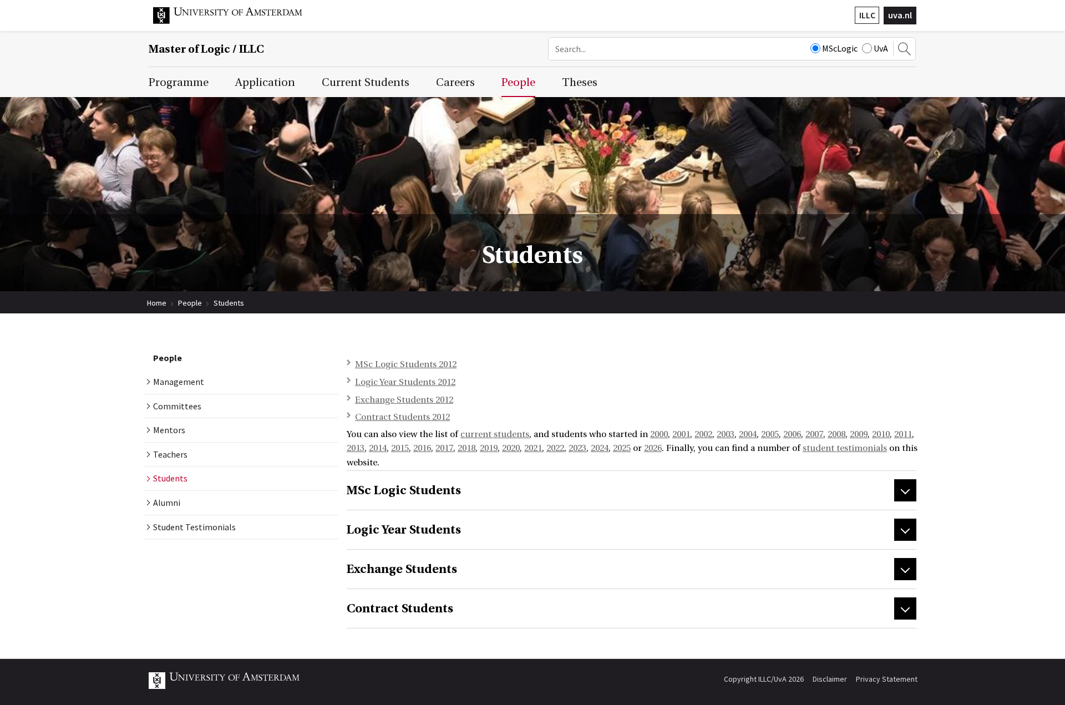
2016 (422, 448)
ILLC (867, 15)
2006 (792, 434)
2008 (836, 434)
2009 (859, 434)
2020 (511, 448)
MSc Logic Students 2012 (406, 364)
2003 (725, 434)
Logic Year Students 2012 (405, 382)
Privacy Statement (886, 679)
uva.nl (900, 15)
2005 (770, 434)
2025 (622, 448)
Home (156, 303)
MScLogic (840, 48)
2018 (466, 448)
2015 (400, 448)
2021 (533, 448)
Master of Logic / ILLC (206, 49)
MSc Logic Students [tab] (404, 490)
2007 (814, 434)
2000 (659, 434)
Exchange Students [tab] (402, 569)
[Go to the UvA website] (236, 21)
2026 (653, 448)
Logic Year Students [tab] (404, 530)
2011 (903, 434)
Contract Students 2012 (402, 417)
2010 (881, 434)
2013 (355, 448)
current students (494, 434)
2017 (444, 448)
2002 (703, 434)
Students (229, 303)
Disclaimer (830, 679)
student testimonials (845, 448)
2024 (599, 448)
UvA (881, 48)
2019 (489, 448)
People (190, 303)
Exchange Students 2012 (404, 400)
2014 (378, 448)
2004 (748, 434)
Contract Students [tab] (400, 608)
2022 (555, 448)
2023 (577, 448)
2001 (681, 434)
